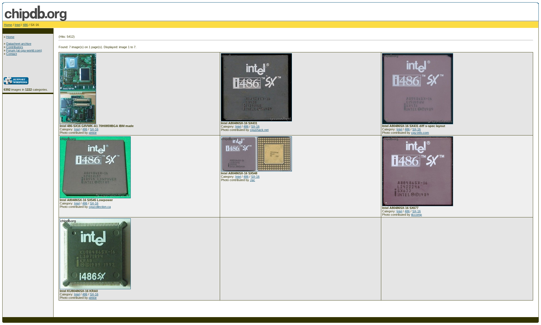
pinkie (93, 132)
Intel (17, 24)
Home (8, 24)
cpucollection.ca (100, 206)
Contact (11, 53)
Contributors (14, 47)
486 (25, 24)
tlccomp (416, 214)
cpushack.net (259, 130)
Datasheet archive (18, 43)
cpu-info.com (420, 132)
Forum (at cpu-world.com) (24, 50)
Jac (252, 180)
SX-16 (94, 129)
